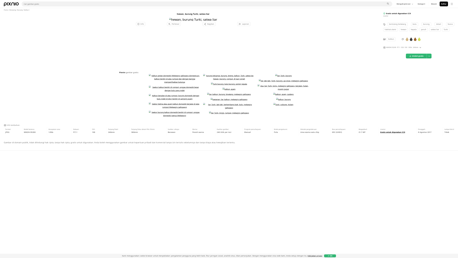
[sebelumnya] (172, 16)
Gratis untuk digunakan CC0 (398, 13)
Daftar (444, 4)
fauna (450, 24)
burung (426, 24)
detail (438, 24)
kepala (413, 29)
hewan (403, 29)
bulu (415, 24)
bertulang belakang (397, 24)
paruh (423, 29)
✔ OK (330, 256)
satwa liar (435, 29)
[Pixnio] (11, 4)
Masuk (434, 4)
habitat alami (390, 29)
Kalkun (391, 39)
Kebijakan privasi (315, 256)
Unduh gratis (418, 56)
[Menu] (451, 4)
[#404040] (411, 39)
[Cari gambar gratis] (388, 4)
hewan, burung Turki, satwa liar (193, 14)
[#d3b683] (407, 39)
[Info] (420, 47)
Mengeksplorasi (404, 4)
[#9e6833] (415, 39)
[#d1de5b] (419, 39)
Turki (446, 29)
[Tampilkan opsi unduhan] (429, 56)
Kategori (421, 4)
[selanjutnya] (214, 16)
